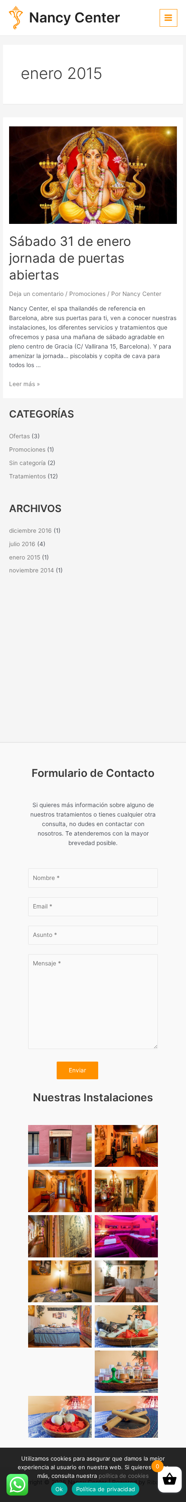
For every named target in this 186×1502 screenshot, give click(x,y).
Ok (59, 1489)
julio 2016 (22, 543)
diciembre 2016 (30, 530)
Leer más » (24, 383)
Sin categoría (27, 462)
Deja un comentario (36, 293)
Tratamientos (27, 476)
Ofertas (19, 436)
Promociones (87, 293)
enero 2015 (24, 557)
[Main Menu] (168, 18)
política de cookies (124, 1475)
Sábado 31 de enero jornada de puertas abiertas (70, 258)
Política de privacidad (105, 1489)
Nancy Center (74, 17)
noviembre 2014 (31, 570)
